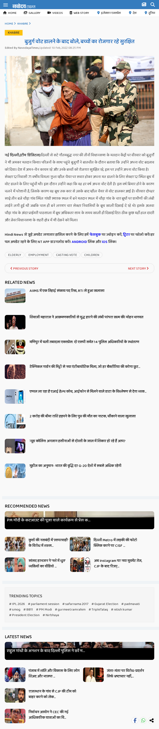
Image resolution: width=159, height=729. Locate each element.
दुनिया (151, 13)
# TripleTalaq (98, 609)
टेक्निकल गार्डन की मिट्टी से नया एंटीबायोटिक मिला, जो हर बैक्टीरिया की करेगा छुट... (85, 367)
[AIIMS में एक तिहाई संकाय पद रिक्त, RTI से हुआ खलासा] (15, 300)
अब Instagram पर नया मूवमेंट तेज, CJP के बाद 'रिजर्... (118, 563)
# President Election (24, 615)
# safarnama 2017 (75, 604)
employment (38, 255)
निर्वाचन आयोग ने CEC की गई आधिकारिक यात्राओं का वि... (49, 715)
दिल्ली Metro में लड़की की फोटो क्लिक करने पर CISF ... (115, 543)
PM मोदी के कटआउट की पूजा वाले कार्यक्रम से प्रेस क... (48, 520)
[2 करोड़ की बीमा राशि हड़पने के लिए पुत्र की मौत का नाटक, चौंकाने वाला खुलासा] (15, 426)
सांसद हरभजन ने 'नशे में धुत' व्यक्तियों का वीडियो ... (47, 563)
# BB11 (28, 609)
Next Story (137, 268)
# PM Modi (44, 609)
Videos (57, 13)
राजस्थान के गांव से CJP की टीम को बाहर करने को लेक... (52, 694)
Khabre (22, 23)
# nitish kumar (121, 609)
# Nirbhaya (51, 615)
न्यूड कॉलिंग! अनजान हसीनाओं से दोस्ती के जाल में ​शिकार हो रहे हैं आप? (77, 441)
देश (134, 13)
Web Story (81, 13)
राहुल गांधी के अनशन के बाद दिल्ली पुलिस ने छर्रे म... (46, 651)
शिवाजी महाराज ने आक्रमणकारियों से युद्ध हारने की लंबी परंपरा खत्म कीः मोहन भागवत (86, 317)
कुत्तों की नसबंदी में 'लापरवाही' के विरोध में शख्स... (48, 543)
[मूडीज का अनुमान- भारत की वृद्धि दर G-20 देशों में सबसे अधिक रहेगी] (15, 475)
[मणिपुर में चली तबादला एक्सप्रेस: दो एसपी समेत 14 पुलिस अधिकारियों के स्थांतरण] (15, 351)
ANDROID (79, 242)
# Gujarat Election (105, 604)
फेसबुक (95, 235)
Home (12, 13)
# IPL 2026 (17, 604)
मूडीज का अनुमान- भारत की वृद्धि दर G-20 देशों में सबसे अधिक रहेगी (75, 466)
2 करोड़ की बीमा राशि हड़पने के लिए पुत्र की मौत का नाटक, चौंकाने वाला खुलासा (83, 416)
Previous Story (25, 268)
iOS (104, 242)
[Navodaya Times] (23, 5)
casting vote (66, 255)
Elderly (14, 255)
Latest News (18, 637)
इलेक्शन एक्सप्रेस (111, 13)
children (91, 255)
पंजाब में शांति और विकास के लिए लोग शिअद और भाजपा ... (54, 673)
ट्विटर (126, 235)
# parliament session (43, 604)
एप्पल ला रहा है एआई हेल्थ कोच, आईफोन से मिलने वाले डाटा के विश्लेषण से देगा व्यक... (88, 391)
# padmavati (130, 604)
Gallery (34, 13)
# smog (14, 609)
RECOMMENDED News (27, 506)
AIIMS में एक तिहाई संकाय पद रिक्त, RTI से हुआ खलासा (67, 291)
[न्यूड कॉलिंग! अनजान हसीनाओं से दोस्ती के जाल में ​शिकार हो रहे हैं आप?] (15, 451)
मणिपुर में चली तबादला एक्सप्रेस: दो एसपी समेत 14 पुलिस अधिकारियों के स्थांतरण (84, 342)
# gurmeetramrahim (70, 609)
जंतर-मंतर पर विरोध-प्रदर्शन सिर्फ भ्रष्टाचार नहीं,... (125, 673)
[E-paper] (144, 5)
